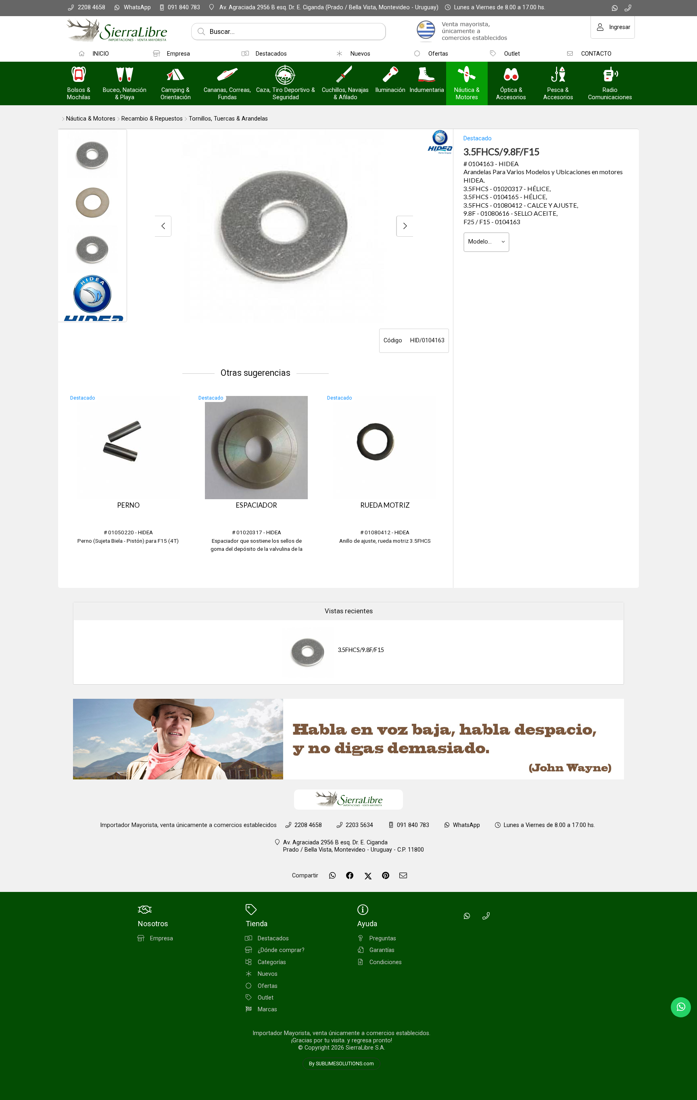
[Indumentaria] (426, 75)
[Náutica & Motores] (466, 75)
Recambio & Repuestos (152, 118)
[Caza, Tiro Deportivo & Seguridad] (285, 75)
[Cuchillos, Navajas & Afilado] (345, 75)
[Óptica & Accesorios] (511, 75)
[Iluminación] (390, 75)
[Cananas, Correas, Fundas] (227, 75)
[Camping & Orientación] (175, 75)
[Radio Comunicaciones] (610, 75)
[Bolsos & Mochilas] (78, 75)
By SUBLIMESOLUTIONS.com (341, 1064)
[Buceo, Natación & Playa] (124, 75)
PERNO (128, 505)
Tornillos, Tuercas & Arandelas (228, 118)
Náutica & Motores (90, 118)
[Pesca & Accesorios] (558, 75)
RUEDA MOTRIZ (385, 505)
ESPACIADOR (256, 505)
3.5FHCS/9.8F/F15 (361, 649)
